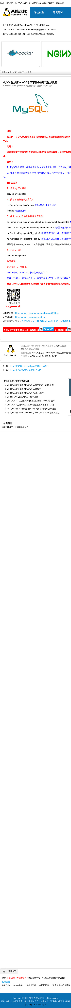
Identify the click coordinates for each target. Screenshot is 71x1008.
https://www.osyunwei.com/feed (30, 317)
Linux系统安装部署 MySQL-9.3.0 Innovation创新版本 (30, 385)
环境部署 (58, 12)
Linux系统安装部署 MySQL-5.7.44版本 (24, 389)
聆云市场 (6, 985)
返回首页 (12, 971)
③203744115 (48, 3)
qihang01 (13, 355)
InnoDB (31, 356)
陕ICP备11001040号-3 (35, 1005)
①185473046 (21, 3)
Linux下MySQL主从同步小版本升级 (22, 397)
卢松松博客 (44, 985)
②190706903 (35, 3)
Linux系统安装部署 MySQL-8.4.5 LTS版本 (25, 393)
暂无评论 (31, 86)
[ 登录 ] (11, 427)
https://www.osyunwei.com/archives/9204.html (37, 313)
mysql (38, 356)
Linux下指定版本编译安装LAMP (25, 370)
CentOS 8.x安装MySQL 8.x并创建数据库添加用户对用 (30, 405)
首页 (15, 72)
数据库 (45, 356)
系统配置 (39, 12)
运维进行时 (31, 985)
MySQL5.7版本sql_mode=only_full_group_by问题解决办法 (33, 413)
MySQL (22, 72)
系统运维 (26, 321)
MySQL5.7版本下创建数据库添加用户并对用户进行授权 (31, 409)
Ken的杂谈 (18, 985)
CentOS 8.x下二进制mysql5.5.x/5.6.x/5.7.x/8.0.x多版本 (31, 401)
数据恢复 (53, 356)
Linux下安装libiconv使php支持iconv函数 (29, 366)
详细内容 (36, 68)
